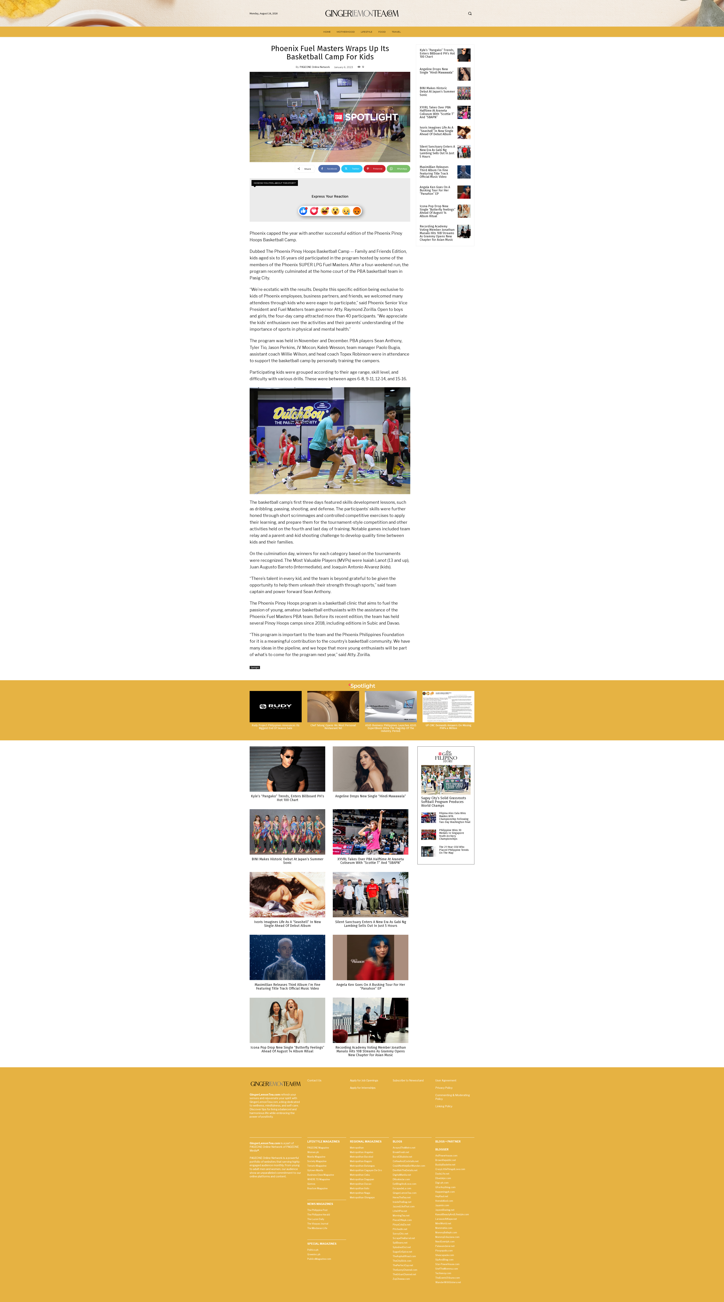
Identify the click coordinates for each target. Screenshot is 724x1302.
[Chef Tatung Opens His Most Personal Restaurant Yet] (333, 706)
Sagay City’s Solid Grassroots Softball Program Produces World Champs (443, 802)
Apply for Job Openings (364, 1080)
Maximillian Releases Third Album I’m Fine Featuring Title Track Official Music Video (434, 172)
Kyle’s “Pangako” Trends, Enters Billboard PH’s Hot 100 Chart (437, 53)
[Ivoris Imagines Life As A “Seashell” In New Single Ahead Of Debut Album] (464, 132)
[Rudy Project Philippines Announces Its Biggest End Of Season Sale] (276, 706)
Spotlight (255, 667)
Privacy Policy (443, 1087)
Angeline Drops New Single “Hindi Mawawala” (436, 70)
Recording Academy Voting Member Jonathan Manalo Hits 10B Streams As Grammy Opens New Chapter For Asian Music (437, 233)
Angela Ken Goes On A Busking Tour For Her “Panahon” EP (435, 190)
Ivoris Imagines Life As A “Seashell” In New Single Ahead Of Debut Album (436, 131)
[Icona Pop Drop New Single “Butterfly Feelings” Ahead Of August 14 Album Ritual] (464, 211)
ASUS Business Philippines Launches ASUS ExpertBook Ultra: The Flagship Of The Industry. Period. (390, 728)
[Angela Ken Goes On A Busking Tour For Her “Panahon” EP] (464, 192)
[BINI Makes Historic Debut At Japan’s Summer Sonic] (464, 93)
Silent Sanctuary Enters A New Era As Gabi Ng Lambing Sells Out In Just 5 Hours (437, 151)
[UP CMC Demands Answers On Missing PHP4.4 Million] (449, 706)
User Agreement (445, 1080)
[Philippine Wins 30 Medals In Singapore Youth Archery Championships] (428, 835)
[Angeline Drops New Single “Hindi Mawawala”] (464, 74)
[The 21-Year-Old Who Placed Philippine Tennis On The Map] (428, 851)
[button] (469, 13)
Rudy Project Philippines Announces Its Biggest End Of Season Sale (275, 727)
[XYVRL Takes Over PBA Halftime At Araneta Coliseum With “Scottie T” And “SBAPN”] (464, 112)
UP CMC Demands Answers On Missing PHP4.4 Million (448, 727)
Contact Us (314, 1080)
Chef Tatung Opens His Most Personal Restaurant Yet (333, 727)
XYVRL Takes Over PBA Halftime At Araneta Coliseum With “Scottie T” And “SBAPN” (437, 112)
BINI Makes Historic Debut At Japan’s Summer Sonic (437, 91)
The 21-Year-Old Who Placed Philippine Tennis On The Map (454, 849)
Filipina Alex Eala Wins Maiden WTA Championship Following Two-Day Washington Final (454, 818)
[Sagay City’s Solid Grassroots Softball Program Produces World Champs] (446, 780)
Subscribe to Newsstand (408, 1080)
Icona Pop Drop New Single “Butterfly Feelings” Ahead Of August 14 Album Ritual (437, 211)
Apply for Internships (363, 1087)
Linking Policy (443, 1106)
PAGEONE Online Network (315, 66)
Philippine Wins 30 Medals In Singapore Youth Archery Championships (451, 834)
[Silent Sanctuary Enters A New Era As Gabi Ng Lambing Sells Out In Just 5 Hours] (464, 151)
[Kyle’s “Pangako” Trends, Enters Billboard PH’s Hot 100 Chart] (464, 55)
